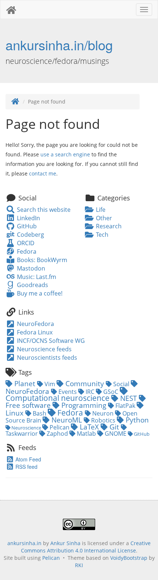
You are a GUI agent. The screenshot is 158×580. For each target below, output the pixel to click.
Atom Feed (27, 459)
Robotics (103, 420)
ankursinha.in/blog (59, 44)
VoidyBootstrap (128, 557)
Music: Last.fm (35, 277)
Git (114, 426)
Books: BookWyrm (41, 260)
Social (121, 384)
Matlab (86, 433)
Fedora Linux (34, 332)
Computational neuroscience (58, 397)
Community (85, 383)
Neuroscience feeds (43, 349)
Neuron (103, 413)
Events (67, 392)
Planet (24, 383)
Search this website (43, 210)
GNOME (115, 433)
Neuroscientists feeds (46, 358)
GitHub (26, 226)
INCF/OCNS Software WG (50, 341)
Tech (101, 235)
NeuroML (67, 419)
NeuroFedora (34, 324)
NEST (128, 398)
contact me (42, 173)
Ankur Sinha (65, 543)
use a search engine (65, 154)
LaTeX (89, 426)
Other (103, 218)
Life (99, 210)
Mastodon (30, 268)
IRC (90, 392)
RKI (79, 565)
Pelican (59, 427)
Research (108, 226)
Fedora (25, 251)
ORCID (25, 243)
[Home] (15, 101)
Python (136, 419)
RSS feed (25, 466)
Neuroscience (26, 427)
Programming (84, 405)
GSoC (111, 392)
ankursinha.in (24, 543)
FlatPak (125, 406)
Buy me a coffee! (38, 293)
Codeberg (29, 235)
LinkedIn (27, 218)
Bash (39, 413)
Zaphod (57, 433)
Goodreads (31, 285)
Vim (50, 384)
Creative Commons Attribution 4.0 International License (86, 547)
